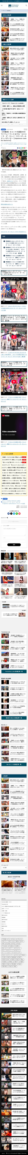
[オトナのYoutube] (14, 6)
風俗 (15, 966)
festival (14, 500)
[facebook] (17, 148)
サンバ (4, 500)
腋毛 (22, 961)
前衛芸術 (14, 957)
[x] (19, 148)
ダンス (17, 950)
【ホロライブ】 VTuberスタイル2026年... (13, 103)
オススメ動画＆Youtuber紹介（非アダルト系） (11, 906)
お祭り (19, 500)
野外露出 (14, 964)
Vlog (14, 943)
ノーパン (5, 952)
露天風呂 (5, 966)
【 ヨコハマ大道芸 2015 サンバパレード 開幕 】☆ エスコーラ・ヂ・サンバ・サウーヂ (14, 399)
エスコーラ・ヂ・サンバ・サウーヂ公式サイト (13, 231)
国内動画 (3, 129)
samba (9, 500)
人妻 (4, 957)
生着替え (5, 961)
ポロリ (4, 955)
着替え (11, 961)
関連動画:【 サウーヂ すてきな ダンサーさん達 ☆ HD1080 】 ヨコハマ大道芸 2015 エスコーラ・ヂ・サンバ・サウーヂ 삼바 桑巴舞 (15, 250)
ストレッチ (11, 950)
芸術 (9, 964)
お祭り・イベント (5, 908)
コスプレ (18, 948)
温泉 (18, 959)
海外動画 (3, 921)
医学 (20, 957)
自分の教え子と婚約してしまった (11, 122)
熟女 (22, 959)
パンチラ (18, 952)
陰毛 (20, 964)
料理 (13, 959)
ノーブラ (12, 952)
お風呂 (17, 945)
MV (3, 943)
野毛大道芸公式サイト (7, 204)
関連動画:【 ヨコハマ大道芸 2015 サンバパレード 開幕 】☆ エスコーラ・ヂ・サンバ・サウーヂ (15, 257)
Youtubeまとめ (5, 904)
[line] (23, 148)
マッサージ (11, 955)
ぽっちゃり (5, 948)
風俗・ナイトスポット (6, 930)
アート (12, 948)
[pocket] (24, 148)
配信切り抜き (4, 926)
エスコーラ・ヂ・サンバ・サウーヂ (11, 502)
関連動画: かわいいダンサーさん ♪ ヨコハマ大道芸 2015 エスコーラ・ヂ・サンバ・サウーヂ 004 (16, 243)
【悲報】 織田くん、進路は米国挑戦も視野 (13, 106)
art (9, 939)
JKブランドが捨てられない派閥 (10, 941)
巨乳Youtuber (6, 959)
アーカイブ (4, 865)
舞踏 (4, 964)
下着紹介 (23, 955)
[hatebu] (21, 148)
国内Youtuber (4, 915)
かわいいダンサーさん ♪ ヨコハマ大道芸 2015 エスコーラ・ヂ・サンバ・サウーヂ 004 (13, 308)
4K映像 (4, 939)
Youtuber (5, 945)
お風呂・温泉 (4, 910)
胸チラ (16, 961)
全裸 (9, 957)
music (21, 941)
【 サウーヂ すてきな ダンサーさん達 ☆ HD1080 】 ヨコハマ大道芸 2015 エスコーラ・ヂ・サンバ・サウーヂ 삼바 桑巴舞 (14, 354)
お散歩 (11, 945)
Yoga (19, 943)
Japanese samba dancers (14, 144)
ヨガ (17, 955)
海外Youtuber (4, 919)
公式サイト (10, 181)
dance (14, 939)
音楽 (3, 928)
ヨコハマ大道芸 (21, 503)
